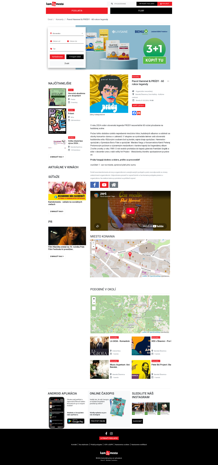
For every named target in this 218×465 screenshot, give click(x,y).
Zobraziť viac (56, 157)
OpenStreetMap (155, 276)
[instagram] (111, 433)
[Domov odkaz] (114, 185)
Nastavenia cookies (122, 445)
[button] (163, 47)
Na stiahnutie (83, 445)
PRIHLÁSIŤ (165, 4)
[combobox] (68, 33)
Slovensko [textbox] (56, 33)
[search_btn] (112, 3)
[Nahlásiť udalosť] (168, 81)
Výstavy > (71, 110)
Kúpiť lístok (138, 105)
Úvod (50, 19)
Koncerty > (136, 77)
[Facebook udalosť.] (94, 185)
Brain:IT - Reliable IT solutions (109, 460)
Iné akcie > (72, 137)
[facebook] (106, 433)
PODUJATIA (77, 10)
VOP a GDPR (108, 445)
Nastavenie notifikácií (139, 445)
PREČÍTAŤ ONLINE (98, 421)
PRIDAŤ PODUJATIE (147, 4)
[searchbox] (62, 48)
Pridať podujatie (96, 445)
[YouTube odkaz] (104, 185)
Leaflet (144, 276)
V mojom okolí (75, 57)
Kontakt (74, 445)
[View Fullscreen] (93, 252)
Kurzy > (71, 90)
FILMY (141, 10)
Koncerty (60, 19)
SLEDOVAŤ (137, 421)
